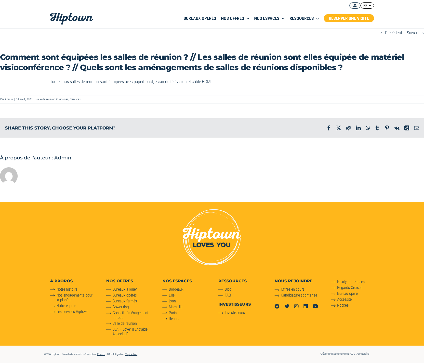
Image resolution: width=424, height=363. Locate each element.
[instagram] (296, 306)
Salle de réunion (125, 323)
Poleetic (101, 354)
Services (75, 99)
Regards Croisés (349, 287)
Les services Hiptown (72, 311)
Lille (171, 295)
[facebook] (277, 306)
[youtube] (315, 306)
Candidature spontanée (299, 295)
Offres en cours (293, 289)
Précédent (393, 32)
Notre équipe (66, 305)
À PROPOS (61, 281)
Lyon (172, 301)
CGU (353, 353)
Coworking (121, 307)
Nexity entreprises (351, 281)
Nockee (342, 305)
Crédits (324, 353)
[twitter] (286, 306)
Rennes (174, 318)
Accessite (344, 299)
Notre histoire (66, 289)
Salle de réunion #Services (52, 99)
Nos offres (119, 281)
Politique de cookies (339, 353)
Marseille (175, 307)
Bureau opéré (347, 293)
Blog (228, 289)
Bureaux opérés (125, 295)
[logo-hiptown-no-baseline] (71, 14)
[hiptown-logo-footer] (212, 211)
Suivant (413, 32)
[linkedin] (306, 306)
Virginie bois (131, 354)
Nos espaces (177, 281)
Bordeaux (176, 289)
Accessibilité (363, 353)
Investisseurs (235, 312)
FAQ (228, 295)
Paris (173, 313)
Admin (9, 99)
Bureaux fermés (125, 301)
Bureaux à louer (125, 289)
